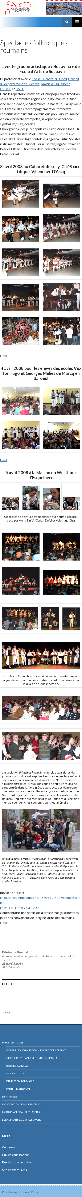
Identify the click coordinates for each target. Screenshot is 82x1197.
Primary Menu (77, 22)
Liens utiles (9, 1096)
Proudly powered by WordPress (20, 1191)
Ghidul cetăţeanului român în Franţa (31, 1058)
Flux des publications (15, 1155)
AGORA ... (8, 1009)
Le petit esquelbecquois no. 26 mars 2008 (29, 898)
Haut (3, 356)
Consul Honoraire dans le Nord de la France (36, 1050)
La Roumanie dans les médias (21, 1112)
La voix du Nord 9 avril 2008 (20, 908)
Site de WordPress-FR (16, 1170)
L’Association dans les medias (21, 1104)
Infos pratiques (12, 1042)
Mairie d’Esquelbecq (55, 84)
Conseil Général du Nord (49, 79)
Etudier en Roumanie (20, 1081)
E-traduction (15, 1073)
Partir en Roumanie (19, 1088)
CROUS (5, 89)
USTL (20, 89)
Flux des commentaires (17, 1162)
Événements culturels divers (21, 1119)
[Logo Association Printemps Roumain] (23, 8)
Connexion (9, 1147)
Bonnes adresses (17, 1065)
